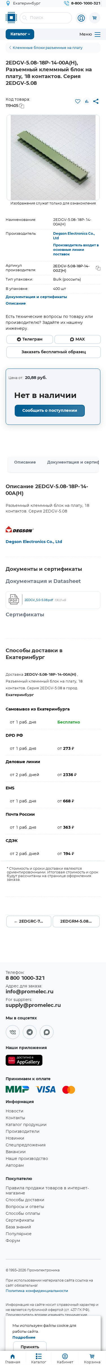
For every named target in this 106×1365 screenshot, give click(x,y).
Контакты (15, 1118)
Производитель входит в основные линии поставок (76, 250)
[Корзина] (94, 17)
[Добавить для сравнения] (87, 101)
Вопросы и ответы (25, 1207)
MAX (80, 339)
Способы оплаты (23, 1214)
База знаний (18, 1227)
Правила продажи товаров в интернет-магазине (47, 1190)
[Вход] (81, 18)
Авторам (15, 1166)
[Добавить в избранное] (78, 101)
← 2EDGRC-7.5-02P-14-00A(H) (32, 921)
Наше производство (27, 1159)
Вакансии (16, 1152)
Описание (16, 303)
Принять (30, 1347)
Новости (14, 1111)
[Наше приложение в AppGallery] (24, 1061)
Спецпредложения (26, 1145)
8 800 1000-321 (25, 978)
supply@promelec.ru (33, 1005)
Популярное (19, 1234)
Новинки (15, 1138)
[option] (53, 157)
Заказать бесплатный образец (53, 352)
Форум (13, 1241)
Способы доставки (25, 1200)
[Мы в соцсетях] (13, 1032)
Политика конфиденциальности (37, 1290)
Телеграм (32, 339)
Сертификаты (20, 1220)
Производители (23, 1132)
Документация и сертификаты (36, 297)
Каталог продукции (26, 1125)
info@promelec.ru (29, 991)
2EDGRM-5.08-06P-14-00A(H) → (80, 921)
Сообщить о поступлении (49, 411)
